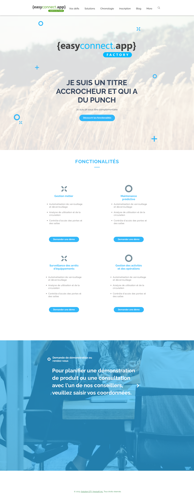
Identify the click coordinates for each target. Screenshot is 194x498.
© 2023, (77, 491)
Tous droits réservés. (112, 491)
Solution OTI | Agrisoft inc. (92, 491)
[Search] (159, 8)
